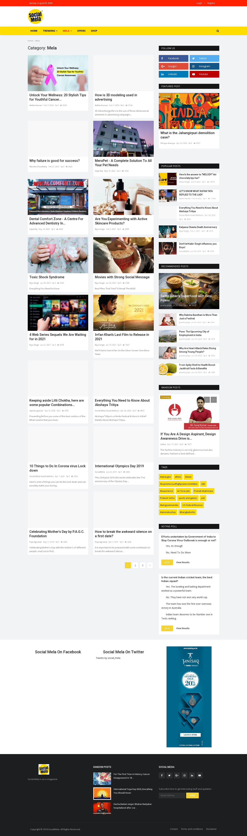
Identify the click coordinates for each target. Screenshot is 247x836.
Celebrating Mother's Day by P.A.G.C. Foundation (56, 534)
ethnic (178, 476)
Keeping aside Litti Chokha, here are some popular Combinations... (56, 402)
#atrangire (165, 476)
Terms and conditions (192, 828)
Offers (81, 30)
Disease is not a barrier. (178, 133)
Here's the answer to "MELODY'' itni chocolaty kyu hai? (197, 176)
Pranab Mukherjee (203, 490)
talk (203, 483)
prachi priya (166, 305)
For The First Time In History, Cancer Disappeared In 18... (132, 776)
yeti (203, 498)
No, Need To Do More (178, 552)
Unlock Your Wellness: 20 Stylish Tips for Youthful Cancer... (57, 97)
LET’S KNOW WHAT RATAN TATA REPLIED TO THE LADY (196, 193)
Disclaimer (211, 828)
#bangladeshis (187, 512)
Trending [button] (49, 30)
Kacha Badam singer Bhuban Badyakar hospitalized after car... (133, 806)
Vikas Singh (184, 182)
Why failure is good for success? (54, 161)
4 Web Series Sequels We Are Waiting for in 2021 (57, 337)
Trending (165, 96)
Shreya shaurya (167, 138)
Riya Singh (100, 229)
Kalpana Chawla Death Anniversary (198, 227)
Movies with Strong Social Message (122, 277)
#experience (166, 490)
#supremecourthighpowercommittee (178, 483)
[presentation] (207, 99)
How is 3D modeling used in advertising (116, 97)
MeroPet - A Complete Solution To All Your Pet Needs (123, 163)
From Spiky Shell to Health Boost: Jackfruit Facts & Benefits (197, 367)
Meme (188, 476)
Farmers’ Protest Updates (179, 434)
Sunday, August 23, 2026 (40, 3)
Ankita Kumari (35, 105)
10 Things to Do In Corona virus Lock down (57, 468)
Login (199, 3)
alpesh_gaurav (36, 410)
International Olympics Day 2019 (119, 466)
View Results (183, 562)
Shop (94, 30)
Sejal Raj (99, 171)
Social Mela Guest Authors (107, 410)
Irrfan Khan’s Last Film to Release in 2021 (122, 337)
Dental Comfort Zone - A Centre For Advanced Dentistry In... (56, 221)
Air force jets (183, 490)
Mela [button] (66, 30)
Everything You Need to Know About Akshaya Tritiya (122, 402)
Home (33, 30)
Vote (167, 562)
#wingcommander (169, 505)
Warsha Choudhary (38, 166)
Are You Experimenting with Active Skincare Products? (121, 221)
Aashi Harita (184, 198)
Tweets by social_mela (108, 658)
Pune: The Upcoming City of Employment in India (194, 333)
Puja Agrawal (35, 542)
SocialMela (100, 472)
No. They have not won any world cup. (187, 597)
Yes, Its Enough (174, 545)
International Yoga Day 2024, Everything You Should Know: (133, 791)
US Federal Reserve (192, 505)
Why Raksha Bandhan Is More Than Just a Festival (198, 317)
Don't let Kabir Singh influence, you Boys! (198, 245)
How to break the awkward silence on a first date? (123, 534)
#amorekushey (168, 512)
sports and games (188, 498)
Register (211, 3)
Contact (174, 828)
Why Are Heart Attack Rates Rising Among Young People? (197, 350)
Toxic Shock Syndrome (46, 277)
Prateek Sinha (167, 498)
